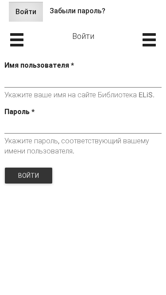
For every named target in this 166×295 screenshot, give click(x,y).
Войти (29, 15)
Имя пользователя (39, 65)
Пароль (19, 111)
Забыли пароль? (77, 11)
